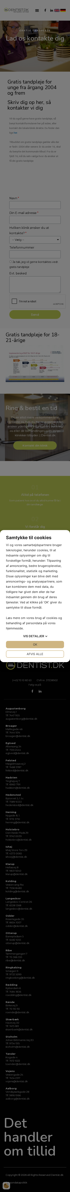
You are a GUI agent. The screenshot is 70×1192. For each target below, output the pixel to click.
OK (35, 644)
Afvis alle (35, 654)
